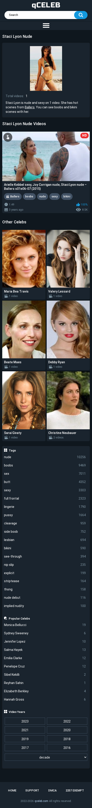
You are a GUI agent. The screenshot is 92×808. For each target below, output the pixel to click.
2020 (67, 730)
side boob (45, 531)
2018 (67, 739)
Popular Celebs (19, 618)
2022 (67, 721)
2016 (67, 748)
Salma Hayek (45, 650)
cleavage (45, 523)
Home (12, 790)
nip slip (45, 564)
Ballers (30, 107)
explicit (45, 573)
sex (45, 473)
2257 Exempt (75, 790)
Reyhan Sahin (45, 683)
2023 (25, 721)
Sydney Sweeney (45, 633)
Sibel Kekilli (45, 674)
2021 (25, 730)
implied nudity (45, 606)
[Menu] (46, 25)
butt (45, 482)
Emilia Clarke (45, 658)
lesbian (45, 540)
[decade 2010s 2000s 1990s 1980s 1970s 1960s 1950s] (46, 757)
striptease (45, 581)
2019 (25, 739)
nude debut (45, 597)
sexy (45, 490)
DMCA (52, 790)
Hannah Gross (45, 699)
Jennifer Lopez (45, 641)
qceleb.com (41, 801)
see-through (45, 556)
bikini (45, 548)
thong (45, 589)
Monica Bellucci (45, 625)
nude (45, 457)
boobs (45, 465)
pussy (45, 515)
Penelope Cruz (45, 666)
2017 (25, 748)
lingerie (45, 507)
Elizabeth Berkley (45, 691)
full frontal (45, 498)
